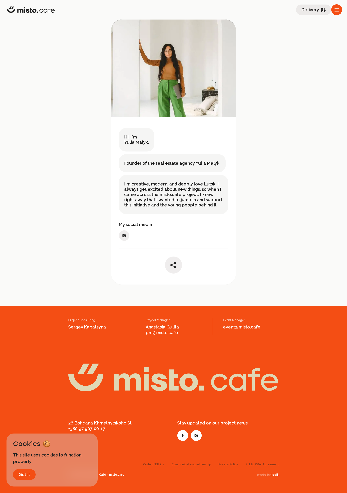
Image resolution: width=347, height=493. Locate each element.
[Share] (173, 265)
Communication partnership (191, 464)
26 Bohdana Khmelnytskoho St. (100, 423)
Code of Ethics (153, 464)
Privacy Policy (228, 464)
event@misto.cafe (241, 327)
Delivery (310, 9)
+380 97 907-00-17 (86, 428)
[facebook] (182, 435)
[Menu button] (336, 9)
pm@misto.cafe (162, 332)
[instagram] (124, 235)
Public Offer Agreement (262, 464)
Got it (24, 474)
